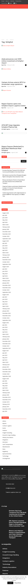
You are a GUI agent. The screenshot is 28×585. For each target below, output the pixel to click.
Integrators (5, 439)
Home (3, 39)
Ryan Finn (4, 65)
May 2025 (4, 248)
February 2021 (6, 364)
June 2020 (4, 383)
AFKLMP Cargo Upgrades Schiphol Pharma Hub (11, 126)
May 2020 (4, 385)
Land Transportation (7, 444)
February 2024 (6, 280)
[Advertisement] (14, 23)
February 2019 (6, 404)
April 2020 (4, 388)
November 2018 (6, 409)
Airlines (4, 421)
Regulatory (5, 451)
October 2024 (5, 262)
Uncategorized (6, 458)
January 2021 (5, 367)
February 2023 (6, 308)
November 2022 (6, 315)
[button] (26, 6)
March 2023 (5, 306)
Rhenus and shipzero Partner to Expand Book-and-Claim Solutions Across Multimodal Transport (13, 181)
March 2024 (5, 278)
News (3, 449)
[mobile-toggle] (2, 6)
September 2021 (6, 348)
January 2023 (5, 311)
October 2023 (5, 290)
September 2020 (6, 376)
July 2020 (4, 381)
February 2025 (6, 255)
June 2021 (4, 355)
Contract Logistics (7, 426)
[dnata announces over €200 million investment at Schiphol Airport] (14, 51)
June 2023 (4, 299)
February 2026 (6, 227)
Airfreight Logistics (6, 129)
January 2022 (5, 339)
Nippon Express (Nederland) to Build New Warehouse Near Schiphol (13, 148)
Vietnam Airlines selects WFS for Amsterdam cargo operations (14, 83)
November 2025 (6, 234)
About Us (7, 1)
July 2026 (4, 215)
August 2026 (5, 213)
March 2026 (5, 224)
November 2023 (6, 287)
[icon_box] (8, 488)
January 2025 (5, 257)
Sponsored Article (6, 453)
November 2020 (6, 371)
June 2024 (4, 271)
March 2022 (5, 334)
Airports (4, 423)
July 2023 (4, 297)
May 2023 (4, 301)
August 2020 (5, 378)
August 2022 (5, 322)
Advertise (12, 1)
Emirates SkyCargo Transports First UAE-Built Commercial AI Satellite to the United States (13, 171)
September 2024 (6, 264)
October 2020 (5, 374)
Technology (5, 456)
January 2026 (5, 229)
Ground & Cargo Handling (8, 435)
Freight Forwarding (7, 433)
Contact (3, 1)
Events (4, 428)
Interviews (5, 442)
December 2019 (6, 397)
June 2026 (4, 217)
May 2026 (4, 220)
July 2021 (4, 353)
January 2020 (5, 395)
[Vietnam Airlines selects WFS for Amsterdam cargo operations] (14, 74)
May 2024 (4, 273)
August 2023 (5, 294)
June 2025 (4, 245)
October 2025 (5, 236)
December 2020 (6, 369)
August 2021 (5, 350)
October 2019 (5, 402)
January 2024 (5, 283)
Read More (18, 583)
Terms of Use (4, 3)
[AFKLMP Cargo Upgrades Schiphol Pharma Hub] (14, 117)
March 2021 (5, 362)
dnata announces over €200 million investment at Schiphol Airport (12, 61)
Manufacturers (6, 446)
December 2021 (6, 341)
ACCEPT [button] (10, 582)
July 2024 (4, 269)
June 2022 (4, 327)
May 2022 (4, 329)
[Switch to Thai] (15, 3)
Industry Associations (7, 437)
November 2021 (6, 343)
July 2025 (4, 243)
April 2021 (4, 360)
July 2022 (4, 325)
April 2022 (4, 332)
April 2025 (4, 250)
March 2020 (5, 390)
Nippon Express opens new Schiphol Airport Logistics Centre (14, 105)
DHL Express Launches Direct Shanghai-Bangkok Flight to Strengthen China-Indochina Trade (14, 176)
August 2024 (5, 266)
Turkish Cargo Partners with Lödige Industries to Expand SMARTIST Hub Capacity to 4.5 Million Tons (14, 194)
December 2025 (6, 231)
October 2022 (5, 318)
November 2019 (6, 399)
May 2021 (4, 357)
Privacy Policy (18, 1)
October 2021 (5, 346)
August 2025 (5, 241)
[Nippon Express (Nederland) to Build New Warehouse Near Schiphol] (14, 138)
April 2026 (4, 222)
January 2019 (5, 406)
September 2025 (6, 238)
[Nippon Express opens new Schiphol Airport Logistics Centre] (14, 96)
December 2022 (6, 313)
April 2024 (4, 276)
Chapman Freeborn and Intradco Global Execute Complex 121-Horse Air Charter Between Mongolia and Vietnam (14, 188)
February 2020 (6, 392)
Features (4, 430)
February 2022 (6, 336)
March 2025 (5, 252)
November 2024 (6, 259)
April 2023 (4, 304)
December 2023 (6, 285)
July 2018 (4, 411)
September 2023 (6, 292)
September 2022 (6, 320)
